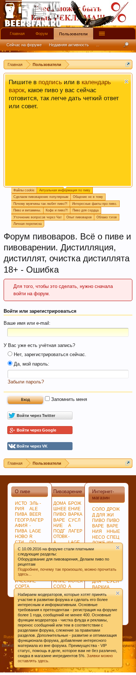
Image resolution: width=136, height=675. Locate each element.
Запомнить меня (68, 399)
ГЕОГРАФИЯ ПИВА (22, 526)
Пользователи (73, 34)
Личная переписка (27, 224)
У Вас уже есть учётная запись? (39, 345)
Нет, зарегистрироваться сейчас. (49, 354)
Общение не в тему (88, 197)
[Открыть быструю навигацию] (127, 64)
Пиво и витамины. (27, 210)
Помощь (124, 637)
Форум (42, 33)
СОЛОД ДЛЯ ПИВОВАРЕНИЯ (98, 520)
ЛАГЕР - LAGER (36, 528)
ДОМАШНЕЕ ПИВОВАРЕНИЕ (59, 514)
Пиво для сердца (86, 210)
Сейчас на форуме (24, 45)
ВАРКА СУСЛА (75, 520)
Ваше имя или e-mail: (27, 323)
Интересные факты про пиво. (94, 204)
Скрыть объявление (126, 81)
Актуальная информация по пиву (64, 190)
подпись (50, 82)
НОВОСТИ (21, 539)
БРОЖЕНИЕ (74, 506)
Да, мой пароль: (30, 364)
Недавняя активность (69, 45)
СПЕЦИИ (113, 540)
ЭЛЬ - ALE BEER (35, 509)
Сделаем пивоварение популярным (40, 197)
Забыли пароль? (26, 382)
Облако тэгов (106, 217)
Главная (17, 33)
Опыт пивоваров (79, 217)
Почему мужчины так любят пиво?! (40, 204)
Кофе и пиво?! (57, 210)
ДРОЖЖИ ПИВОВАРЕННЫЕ (113, 520)
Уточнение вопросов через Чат (37, 217)
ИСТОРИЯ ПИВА (21, 509)
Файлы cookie (23, 190)
